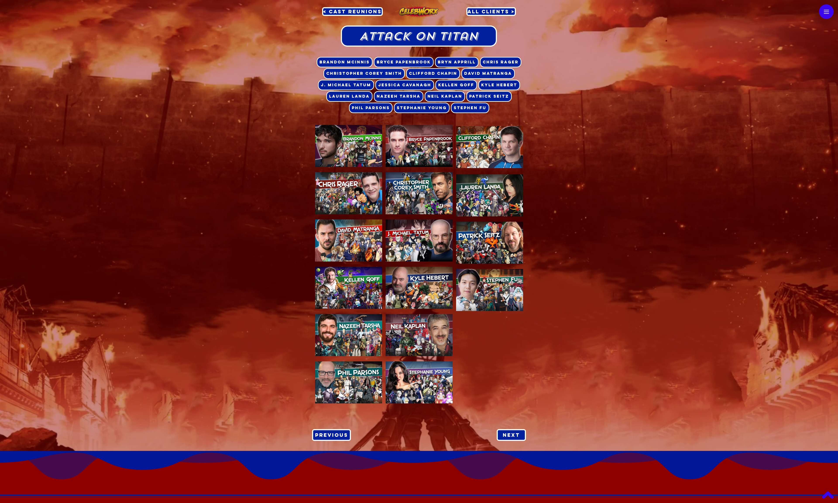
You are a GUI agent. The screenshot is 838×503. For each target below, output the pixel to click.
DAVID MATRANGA (488, 73)
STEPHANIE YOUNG (422, 107)
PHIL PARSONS (371, 107)
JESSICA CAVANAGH (404, 84)
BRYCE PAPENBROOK (404, 62)
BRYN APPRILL (457, 62)
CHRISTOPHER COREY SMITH (364, 73)
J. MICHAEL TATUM (346, 84)
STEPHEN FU (470, 107)
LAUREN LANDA (349, 96)
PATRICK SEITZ (489, 96)
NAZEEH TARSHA (399, 96)
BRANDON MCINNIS (344, 62)
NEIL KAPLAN (445, 96)
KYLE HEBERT (499, 84)
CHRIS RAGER (501, 62)
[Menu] (826, 11)
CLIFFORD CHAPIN (433, 73)
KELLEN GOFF (456, 84)
